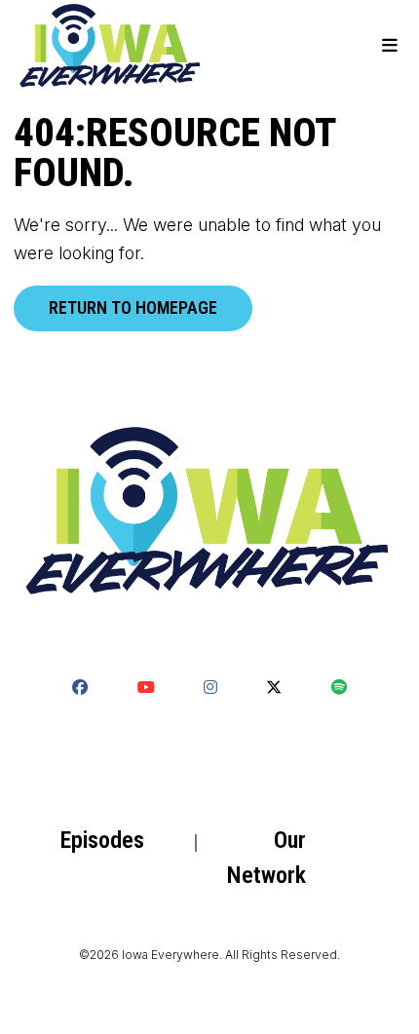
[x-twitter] (273, 687)
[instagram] (210, 687)
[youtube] (145, 687)
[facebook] (80, 687)
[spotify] (339, 687)
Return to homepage (133, 307)
